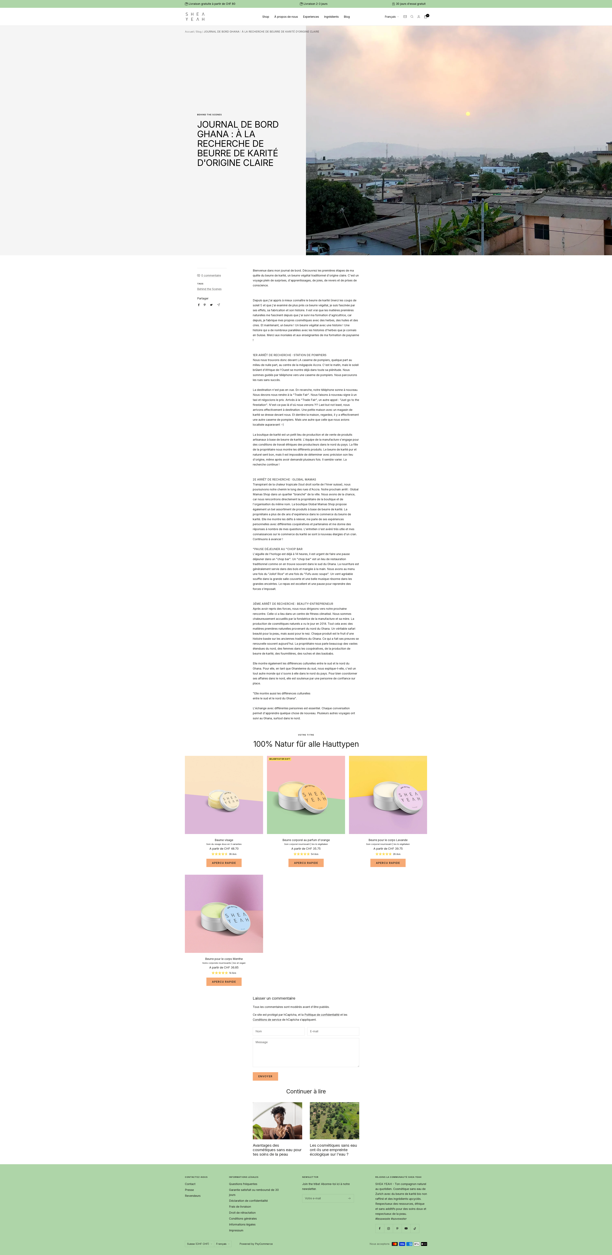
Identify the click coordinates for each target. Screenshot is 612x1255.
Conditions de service (267, 1019)
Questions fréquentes (243, 1184)
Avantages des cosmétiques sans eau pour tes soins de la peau (277, 1150)
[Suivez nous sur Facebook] (379, 1228)
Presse (189, 1190)
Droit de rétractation (242, 1212)
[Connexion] (418, 16)
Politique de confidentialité (321, 1014)
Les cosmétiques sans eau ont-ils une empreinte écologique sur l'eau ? (333, 1150)
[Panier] (425, 16)
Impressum (236, 1230)
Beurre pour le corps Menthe (224, 959)
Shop (265, 16)
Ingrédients (331, 16)
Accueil (189, 31)
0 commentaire (211, 275)
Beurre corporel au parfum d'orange (306, 840)
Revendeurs (192, 1195)
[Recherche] (412, 16)
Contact (190, 1184)
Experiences (311, 16)
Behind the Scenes (209, 114)
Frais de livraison (240, 1206)
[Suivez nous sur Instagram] (388, 1228)
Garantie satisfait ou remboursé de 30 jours (254, 1192)
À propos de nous (286, 16)
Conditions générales (243, 1218)
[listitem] (199, 305)
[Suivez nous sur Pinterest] (397, 1228)
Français (390, 16)
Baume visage (224, 840)
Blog (347, 16)
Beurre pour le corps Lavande (388, 840)
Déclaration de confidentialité (248, 1200)
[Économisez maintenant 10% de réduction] (349, 1198)
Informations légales (242, 1224)
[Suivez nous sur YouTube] (406, 1228)
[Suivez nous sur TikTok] (414, 1228)
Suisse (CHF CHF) (198, 1243)
